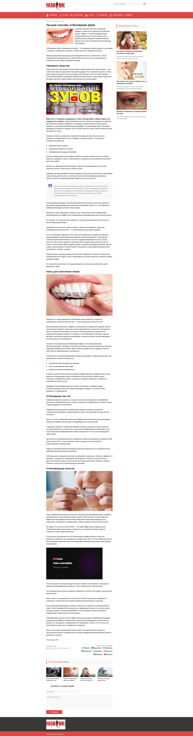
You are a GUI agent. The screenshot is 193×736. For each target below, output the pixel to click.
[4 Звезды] (55, 648)
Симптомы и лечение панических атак (52, 679)
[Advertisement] (132, 157)
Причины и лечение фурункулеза (103, 679)
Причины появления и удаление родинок (70, 679)
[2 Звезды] (50, 648)
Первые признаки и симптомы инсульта (86, 679)
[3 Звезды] (52, 648)
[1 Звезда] (47, 648)
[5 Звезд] (58, 648)
